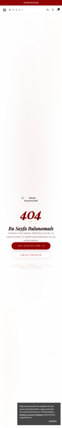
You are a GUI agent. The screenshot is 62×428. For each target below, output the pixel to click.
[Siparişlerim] (53, 10)
